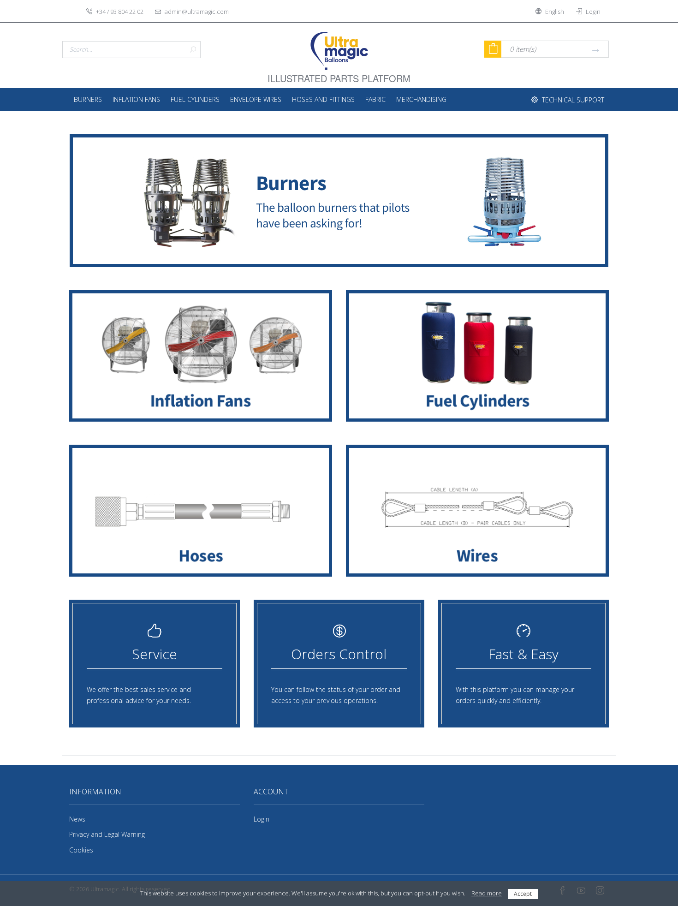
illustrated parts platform (339, 73)
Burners (88, 99)
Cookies (81, 850)
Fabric (375, 99)
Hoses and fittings (323, 99)
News (77, 819)
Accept (523, 894)
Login (261, 819)
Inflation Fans (136, 99)
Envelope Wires (255, 99)
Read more (486, 893)
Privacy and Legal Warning (107, 834)
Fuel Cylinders (195, 99)
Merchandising (421, 99)
